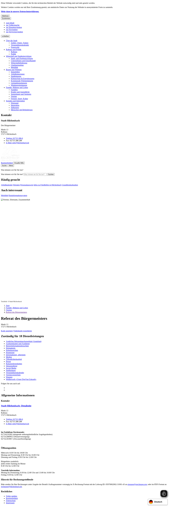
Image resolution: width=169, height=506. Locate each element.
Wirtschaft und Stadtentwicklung (18, 56)
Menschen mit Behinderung (22, 110)
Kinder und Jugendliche (20, 92)
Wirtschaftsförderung (19, 63)
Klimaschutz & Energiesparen (22, 78)
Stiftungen (15, 108)
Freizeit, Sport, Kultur (19, 99)
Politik (13, 54)
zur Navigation (12, 30)
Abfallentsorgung (17, 74)
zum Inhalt (10, 23)
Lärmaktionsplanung (19, 83)
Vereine (14, 96)
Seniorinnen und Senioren (21, 94)
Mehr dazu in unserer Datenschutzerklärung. (20, 11)
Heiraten (16, 185)
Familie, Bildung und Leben (17, 87)
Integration (15, 105)
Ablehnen (5, 16)
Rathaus (14, 52)
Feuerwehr (15, 47)
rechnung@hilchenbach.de (11, 487)
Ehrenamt (14, 103)
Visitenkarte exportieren (22, 331)
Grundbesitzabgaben (70, 185)
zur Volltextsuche (12, 25)
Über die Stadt (11, 41)
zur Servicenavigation (14, 32)
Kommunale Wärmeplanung (22, 81)
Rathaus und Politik (13, 49)
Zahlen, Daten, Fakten (19, 43)
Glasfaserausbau (17, 65)
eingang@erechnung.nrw (137, 484)
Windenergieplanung (19, 85)
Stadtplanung (16, 76)
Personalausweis (26, 185)
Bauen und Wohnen (14, 70)
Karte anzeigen (7, 331)
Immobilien (15, 72)
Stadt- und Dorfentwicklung (22, 58)
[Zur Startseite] (10, 160)
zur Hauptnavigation (14, 27)
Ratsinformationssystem (18, 195)
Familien (14, 90)
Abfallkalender (7, 185)
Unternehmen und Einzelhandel (23, 61)
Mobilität (14, 67)
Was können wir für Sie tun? (12, 174)
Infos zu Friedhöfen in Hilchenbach (47, 185)
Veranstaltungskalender (20, 45)
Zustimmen (6, 18)
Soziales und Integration (15, 101)
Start (8, 306)
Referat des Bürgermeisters (16, 312)
